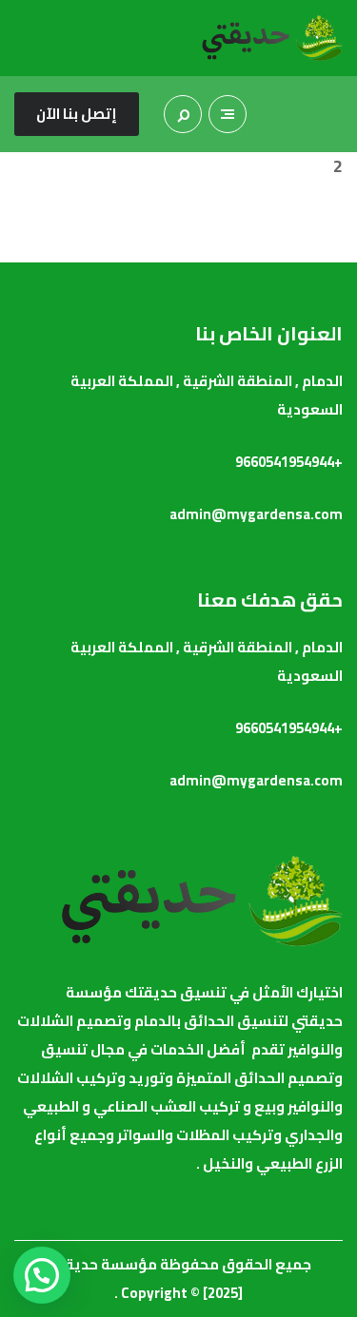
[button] (41, 1275)
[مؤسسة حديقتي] (271, 38)
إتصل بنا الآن (76, 113)
